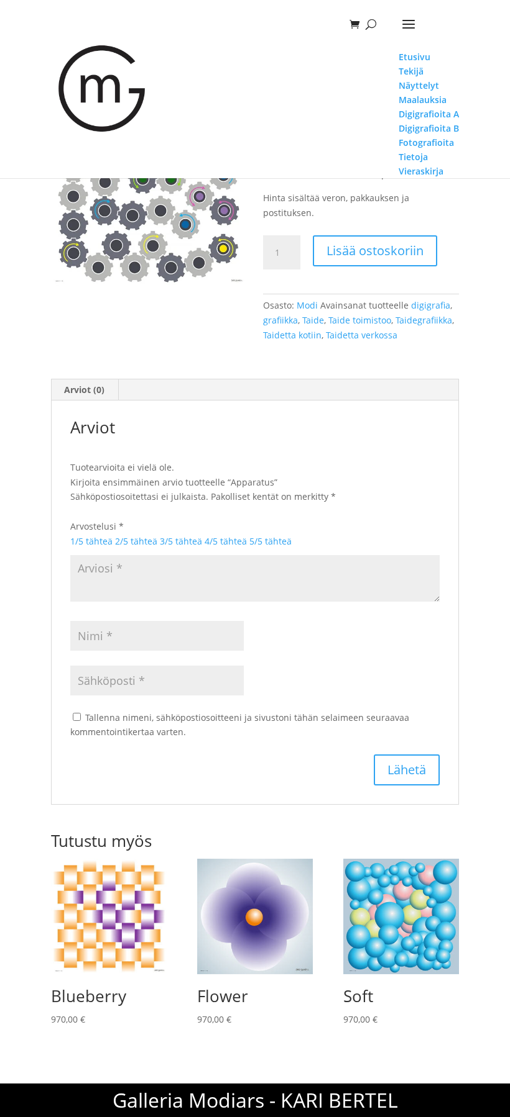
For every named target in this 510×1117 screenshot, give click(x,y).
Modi (307, 305)
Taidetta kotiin (292, 335)
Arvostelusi (97, 526)
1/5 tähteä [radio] (91, 541)
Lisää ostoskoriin (375, 250)
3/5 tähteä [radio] (181, 541)
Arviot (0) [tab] (84, 390)
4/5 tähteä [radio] (226, 541)
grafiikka (280, 320)
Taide (313, 320)
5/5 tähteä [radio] (270, 541)
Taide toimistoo (359, 320)
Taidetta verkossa (361, 335)
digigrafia (430, 305)
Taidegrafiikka (424, 320)
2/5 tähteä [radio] (136, 541)
